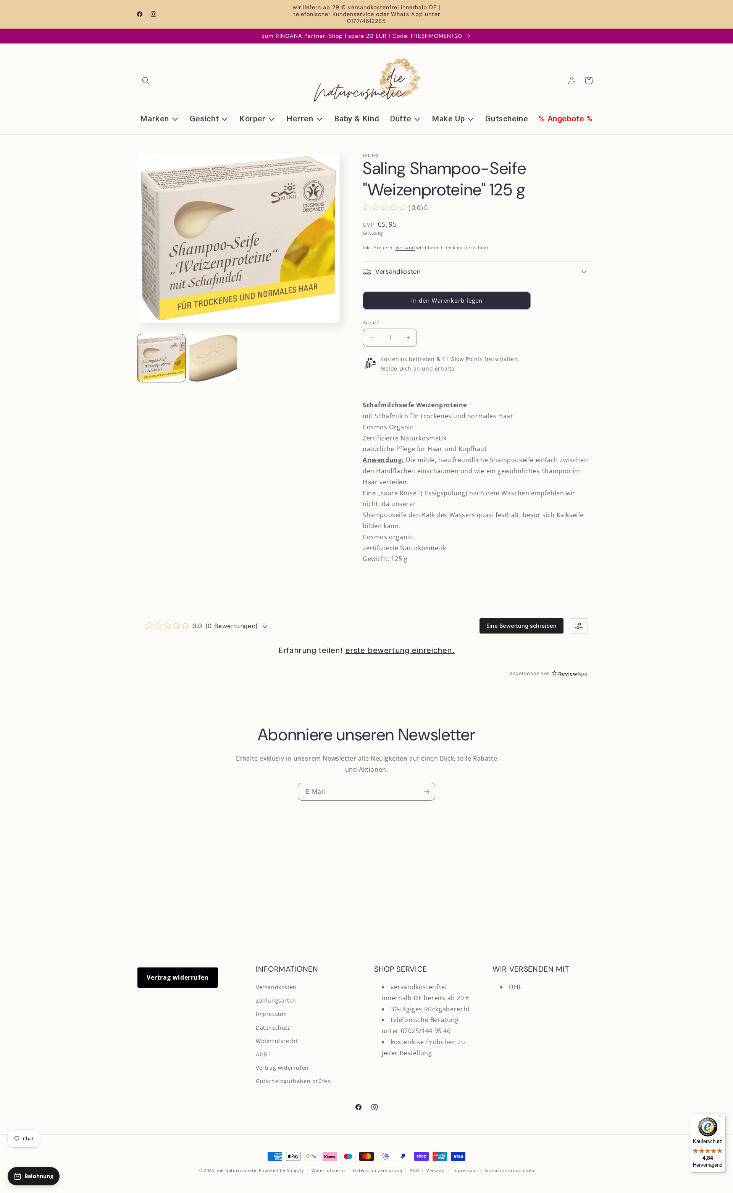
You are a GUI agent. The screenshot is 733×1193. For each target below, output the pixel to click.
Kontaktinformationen (509, 1170)
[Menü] (720, 1117)
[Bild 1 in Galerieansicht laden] (161, 358)
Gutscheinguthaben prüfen (293, 1081)
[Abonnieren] (426, 792)
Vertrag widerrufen (178, 977)
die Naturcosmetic (237, 1170)
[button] (145, 80)
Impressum (271, 1013)
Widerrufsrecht (277, 1041)
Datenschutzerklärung (377, 1170)
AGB (261, 1054)
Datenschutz (273, 1027)
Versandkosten (276, 987)
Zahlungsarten (276, 1000)
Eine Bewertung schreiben (521, 625)
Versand (405, 247)
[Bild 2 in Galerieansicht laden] (213, 358)
